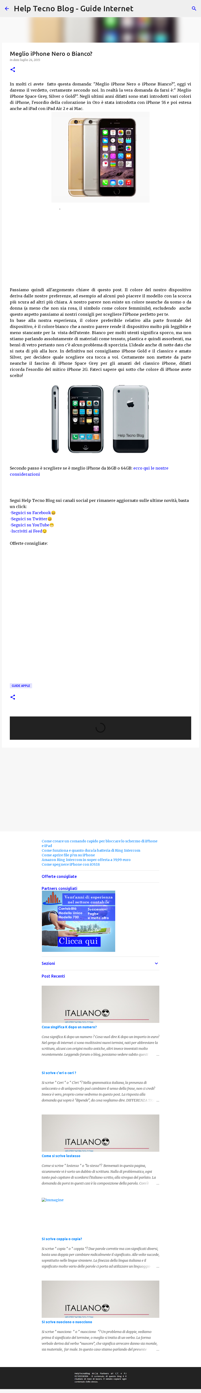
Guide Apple (21, 685)
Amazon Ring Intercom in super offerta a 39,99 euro (86, 860)
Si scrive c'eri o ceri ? (59, 1073)
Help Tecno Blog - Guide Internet (73, 8)
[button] (13, 70)
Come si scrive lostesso (61, 1156)
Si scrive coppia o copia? (62, 1239)
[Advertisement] (100, 244)
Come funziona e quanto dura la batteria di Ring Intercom (91, 850)
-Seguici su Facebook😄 (33, 512)
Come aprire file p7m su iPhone (68, 855)
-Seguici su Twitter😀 (31, 518)
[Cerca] (194, 8)
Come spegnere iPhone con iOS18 (71, 864)
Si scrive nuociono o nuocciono (67, 1322)
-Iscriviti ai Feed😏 (28, 531)
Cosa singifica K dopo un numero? (69, 1027)
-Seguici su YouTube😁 (32, 524)
